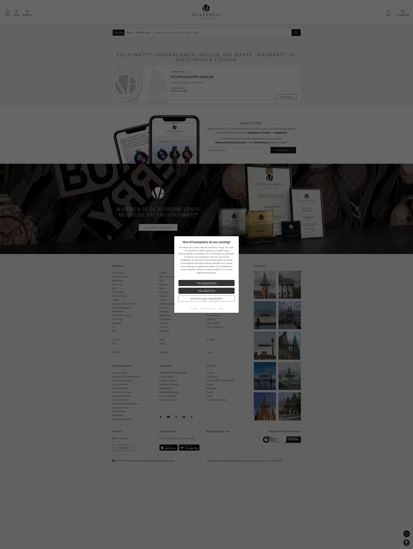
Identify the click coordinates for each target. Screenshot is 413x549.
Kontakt (221, 308)
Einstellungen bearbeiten (206, 298)
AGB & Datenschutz (208, 308)
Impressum (193, 308)
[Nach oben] (406, 542)
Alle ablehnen (207, 291)
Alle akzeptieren (206, 283)
